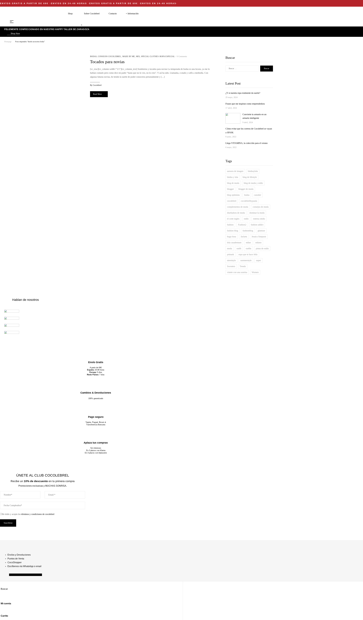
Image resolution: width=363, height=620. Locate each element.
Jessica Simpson (259, 236)
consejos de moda (261, 207)
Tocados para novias (107, 61)
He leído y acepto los (28, 514)
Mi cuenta (6, 603)
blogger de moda (245, 189)
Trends (243, 266)
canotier (257, 195)
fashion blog (232, 230)
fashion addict (257, 224)
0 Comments (182, 56)
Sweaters (231, 266)
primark (230, 254)
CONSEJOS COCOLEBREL (109, 56)
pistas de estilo (262, 248)
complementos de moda (237, 207)
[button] (13, 33)
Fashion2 (242, 224)
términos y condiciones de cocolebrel (37, 514)
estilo (246, 219)
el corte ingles (233, 219)
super (258, 260)
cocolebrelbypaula (249, 201)
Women (255, 272)
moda (229, 248)
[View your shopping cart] (79, 24)
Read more (97, 94)
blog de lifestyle (250, 177)
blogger (230, 189)
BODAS (93, 56)
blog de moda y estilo (253, 183)
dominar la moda (256, 213)
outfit (239, 248)
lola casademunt (234, 242)
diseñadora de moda (236, 213)
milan (248, 242)
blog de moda (233, 183)
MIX (138, 56)
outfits (248, 248)
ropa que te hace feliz (248, 254)
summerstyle (246, 260)
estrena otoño (259, 219)
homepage (7, 42)
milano (258, 242)
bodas (246, 195)
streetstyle (231, 260)
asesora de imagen (235, 171)
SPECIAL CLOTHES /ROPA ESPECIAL (158, 56)
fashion (230, 224)
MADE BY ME (128, 56)
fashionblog (248, 230)
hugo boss (231, 236)
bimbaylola (253, 171)
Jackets (244, 236)
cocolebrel (97, 85)
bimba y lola (232, 177)
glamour (261, 230)
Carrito (4, 616)
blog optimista (233, 195)
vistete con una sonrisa (237, 272)
